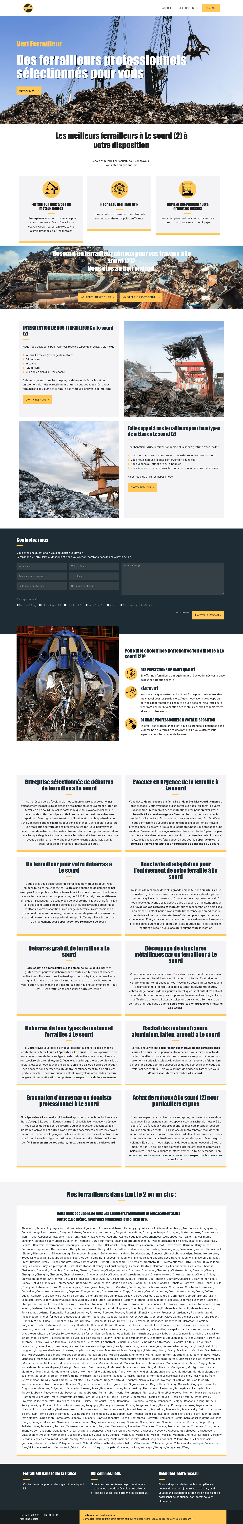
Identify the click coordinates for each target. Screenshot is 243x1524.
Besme (92, 1249)
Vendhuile (128, 1434)
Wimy (185, 1447)
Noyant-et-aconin (89, 1384)
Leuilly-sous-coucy (126, 1346)
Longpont (27, 1350)
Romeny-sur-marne (112, 1405)
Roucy (130, 1405)
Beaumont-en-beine (174, 1240)
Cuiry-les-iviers (52, 1295)
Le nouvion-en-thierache (156, 1342)
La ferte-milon (91, 1333)
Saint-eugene (82, 1413)
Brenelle (35, 1262)
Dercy (137, 1295)
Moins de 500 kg (27, 605)
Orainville (184, 1384)
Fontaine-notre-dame (35, 1312)
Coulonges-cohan (93, 1287)
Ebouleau (27, 1299)
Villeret (88, 1443)
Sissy (143, 1422)
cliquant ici (165, 1501)
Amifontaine (190, 1228)
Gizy (168, 1316)
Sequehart (166, 1417)
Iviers (178, 1325)
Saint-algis (157, 1409)
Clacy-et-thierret (137, 1278)
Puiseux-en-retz (44, 1401)
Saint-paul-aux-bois (157, 1413)
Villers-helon (125, 1443)
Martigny (180, 1354)
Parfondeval (151, 1388)
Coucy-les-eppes (70, 1287)
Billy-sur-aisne (41, 1253)
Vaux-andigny (30, 1434)
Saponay (76, 1417)
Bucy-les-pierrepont (54, 1266)
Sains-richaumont (137, 1409)
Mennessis (28, 1358)
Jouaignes (54, 1329)
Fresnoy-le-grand (201, 1312)
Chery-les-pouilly (97, 1274)
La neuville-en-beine (191, 1333)
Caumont (159, 1266)
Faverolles (171, 1304)
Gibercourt (157, 1316)
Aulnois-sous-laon (130, 1236)
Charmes (135, 1270)
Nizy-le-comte (94, 1380)
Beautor (26, 1245)
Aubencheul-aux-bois (51, 1236)
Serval (86, 1422)
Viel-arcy (104, 1439)
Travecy (161, 1426)
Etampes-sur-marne (34, 1304)
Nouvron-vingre (55, 1384)
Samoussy (62, 1417)
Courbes (121, 1287)
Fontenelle (57, 1312)
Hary (73, 1325)
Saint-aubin (172, 1409)
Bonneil (170, 1253)
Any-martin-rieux (103, 1232)
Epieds (83, 1299)
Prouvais (27, 1401)
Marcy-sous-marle (49, 1354)
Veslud (64, 1439)
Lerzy (50, 1346)
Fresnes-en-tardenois (175, 1312)
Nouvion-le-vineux (32, 1384)
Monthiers (28, 1371)
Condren (164, 1283)
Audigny (112, 1236)
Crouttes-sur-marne (181, 1291)
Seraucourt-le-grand (197, 1417)
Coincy (26, 1283)
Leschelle (61, 1346)
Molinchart (51, 1363)
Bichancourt (213, 1249)
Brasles (164, 1257)
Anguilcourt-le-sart (46, 1232)
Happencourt (173, 1321)
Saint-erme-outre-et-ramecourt (52, 1413)
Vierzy (135, 1439)
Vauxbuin (88, 1434)
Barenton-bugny (45, 1240)
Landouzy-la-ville (160, 1337)
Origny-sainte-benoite (35, 1388)
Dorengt (203, 1295)
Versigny (216, 1434)
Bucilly (197, 1262)
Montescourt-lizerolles (137, 1367)
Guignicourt (99, 1321)
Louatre (68, 1350)
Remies (139, 1401)
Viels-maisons (120, 1439)
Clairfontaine (157, 1278)
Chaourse (98, 1270)
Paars (95, 1388)
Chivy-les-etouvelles (76, 1278)
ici (193, 1518)
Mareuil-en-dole (98, 1354)
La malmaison (141, 1333)
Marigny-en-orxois (133, 1354)
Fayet (182, 1304)
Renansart (164, 1401)
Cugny (25, 1295)
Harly (40, 1325)
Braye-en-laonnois (182, 1257)
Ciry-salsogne (116, 1278)
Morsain (53, 1375)
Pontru (78, 1396)
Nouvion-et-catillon (173, 1380)
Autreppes (171, 1236)
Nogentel (132, 1380)
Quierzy (87, 1401)
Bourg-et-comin (83, 1257)
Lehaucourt (28, 1346)
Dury (213, 1295)
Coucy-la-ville (213, 1283)
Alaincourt (149, 1228)
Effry (38, 1299)
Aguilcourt (91, 1228)
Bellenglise (88, 1245)
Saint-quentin (202, 1413)
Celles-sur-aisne (176, 1266)
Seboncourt (112, 1417)
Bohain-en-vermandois (115, 1253)
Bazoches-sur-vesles (147, 1240)
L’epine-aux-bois (139, 1329)
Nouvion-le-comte (198, 1380)
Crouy (199, 1291)
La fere (51, 1333)
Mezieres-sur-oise (190, 1358)
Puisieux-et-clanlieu (68, 1401)
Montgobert (178, 1367)
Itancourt (167, 1325)
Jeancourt (204, 1325)
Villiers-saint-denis (40, 1447)
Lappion (200, 1337)
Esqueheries (115, 1299)
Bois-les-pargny (141, 1253)
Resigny (178, 1401)
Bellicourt (111, 1245)
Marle (149, 1354)
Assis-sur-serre (190, 1232)
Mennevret (58, 1358)
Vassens (148, 1430)
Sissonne (133, 1422)
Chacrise (208, 1266)
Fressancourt (30, 1316)
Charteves (148, 1270)
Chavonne (55, 1274)
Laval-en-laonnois (55, 1342)
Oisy (153, 1384)
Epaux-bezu (70, 1299)
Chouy (95, 1278)
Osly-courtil (58, 1388)
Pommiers (29, 1396)
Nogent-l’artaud (114, 1380)
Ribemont (49, 1405)
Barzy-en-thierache (78, 1240)
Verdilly (167, 1434)
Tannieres (46, 1426)
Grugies (85, 1321)
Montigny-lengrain (138, 1371)
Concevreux (83, 1283)
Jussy (83, 1329)
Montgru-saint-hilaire (201, 1367)
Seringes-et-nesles (44, 1422)
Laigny (108, 1337)
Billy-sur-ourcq (61, 1253)
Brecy (25, 1262)
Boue (51, 1257)
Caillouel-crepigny (116, 1266)
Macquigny (136, 1350)
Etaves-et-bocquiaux (61, 1304)
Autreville (185, 1236)
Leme (41, 1346)
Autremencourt (153, 1236)
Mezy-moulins (212, 1358)
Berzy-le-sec (78, 1249)
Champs (85, 1270)
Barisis (60, 1240)
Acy (49, 1228)
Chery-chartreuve (74, 1274)
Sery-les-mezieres (102, 1422)
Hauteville (83, 1325)
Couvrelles (28, 1291)
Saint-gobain (100, 1413)
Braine (98, 1257)
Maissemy (151, 1350)
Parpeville (27, 1392)
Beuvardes (152, 1249)
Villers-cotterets (104, 1443)
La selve (43, 1337)
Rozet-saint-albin (44, 1409)
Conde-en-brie (101, 1283)
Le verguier (204, 1342)
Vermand (179, 1434)
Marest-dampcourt (74, 1354)
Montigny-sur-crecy (163, 1371)
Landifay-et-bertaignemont (131, 1337)
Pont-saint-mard (48, 1396)
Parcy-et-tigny (132, 1388)
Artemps (160, 1232)
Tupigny (46, 1430)
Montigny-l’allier (91, 1371)
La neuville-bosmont (164, 1333)
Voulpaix (110, 1447)
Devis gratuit (27, 90)
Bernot (160, 1245)
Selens (125, 1417)
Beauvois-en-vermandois (49, 1245)
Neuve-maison (30, 1380)
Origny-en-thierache (204, 1384)
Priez (198, 1396)
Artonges (173, 1232)
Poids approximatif (27, 599)
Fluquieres (122, 1308)
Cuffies (209, 1291)
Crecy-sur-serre (112, 1291)
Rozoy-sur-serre (91, 1409)
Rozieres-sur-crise (68, 1409)
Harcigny (203, 1321)
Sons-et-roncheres (174, 1422)
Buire (71, 1266)
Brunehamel (119, 1262)
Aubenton (72, 1236)
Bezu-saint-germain (192, 1249)
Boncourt (158, 1253)
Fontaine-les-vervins (200, 1308)
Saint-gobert (117, 1413)
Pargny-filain (182, 1388)
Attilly (33, 1236)
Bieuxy (27, 1253)
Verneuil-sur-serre (197, 1434)
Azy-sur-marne (202, 1236)
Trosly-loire (212, 1426)
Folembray (137, 1308)
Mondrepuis (157, 1363)
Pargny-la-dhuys (202, 1388)
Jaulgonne (190, 1325)
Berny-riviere (174, 1245)
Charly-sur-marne (116, 1270)
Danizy (127, 1295)
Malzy (172, 1350)
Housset (147, 1325)
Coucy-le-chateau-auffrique (40, 1287)
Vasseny (160, 1430)
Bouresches (64, 1257)
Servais (76, 1422)
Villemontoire (183, 1439)
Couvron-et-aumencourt (51, 1291)
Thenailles (134, 1426)
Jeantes (26, 1329)
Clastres (185, 1278)
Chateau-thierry (181, 1270)
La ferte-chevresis (69, 1333)
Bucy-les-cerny (30, 1266)
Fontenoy (95, 1312)
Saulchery (89, 1417)
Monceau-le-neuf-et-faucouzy (79, 1363)
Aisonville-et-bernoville (113, 1228)
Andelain (27, 1232)
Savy (100, 1417)
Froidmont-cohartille (92, 1316)
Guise (112, 1321)
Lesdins (73, 1346)
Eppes (93, 1299)
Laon (190, 1337)
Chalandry (43, 1270)
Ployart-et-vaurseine (208, 1392)
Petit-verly (117, 1392)
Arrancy (148, 1232)
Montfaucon (162, 1367)
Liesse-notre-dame (175, 1346)
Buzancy (98, 1266)
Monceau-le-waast (111, 1363)
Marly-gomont (164, 1354)
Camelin (134, 1266)
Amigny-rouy (208, 1228)
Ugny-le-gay (60, 1430)
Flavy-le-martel (105, 1308)
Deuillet (147, 1295)
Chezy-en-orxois (161, 1274)
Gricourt (48, 1321)
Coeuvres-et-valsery (205, 1278)
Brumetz (104, 1262)
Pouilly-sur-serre (108, 1396)
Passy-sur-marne (76, 1392)
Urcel (73, 1430)
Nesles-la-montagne (150, 1375)
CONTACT (210, 8)
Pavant (93, 1392)
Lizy (215, 1346)
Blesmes (94, 1253)
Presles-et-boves (159, 1396)
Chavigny (42, 1274)
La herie (126, 1333)
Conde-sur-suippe (145, 1283)
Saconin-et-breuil (114, 1409)
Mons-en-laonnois (177, 1363)
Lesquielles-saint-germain (96, 1346)
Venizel (156, 1434)
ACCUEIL (167, 8)
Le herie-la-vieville (128, 1342)
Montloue (199, 1371)
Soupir (203, 1422)
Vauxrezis (101, 1434)
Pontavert (66, 1396)
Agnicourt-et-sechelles (68, 1228)
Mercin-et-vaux (76, 1358)
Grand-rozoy (210, 1316)
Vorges (98, 1447)
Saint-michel (135, 1413)
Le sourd (178, 1342)
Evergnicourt (137, 1304)
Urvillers (83, 1430)
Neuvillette (76, 1380)
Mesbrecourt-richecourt (135, 1358)
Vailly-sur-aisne (116, 1430)
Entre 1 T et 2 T (74, 605)
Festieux (37, 1308)
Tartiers (60, 1426)
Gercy (134, 1316)
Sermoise (63, 1422)
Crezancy (138, 1291)
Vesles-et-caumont (46, 1439)
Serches (216, 1417)
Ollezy (161, 1384)
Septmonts (138, 1417)
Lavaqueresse (77, 1342)
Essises (173, 1299)
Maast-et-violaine (116, 1350)
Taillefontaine (30, 1426)
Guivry (121, 1321)
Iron (157, 1325)
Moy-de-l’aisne (102, 1375)
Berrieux (188, 1245)
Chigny (211, 1274)
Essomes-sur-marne (193, 1299)
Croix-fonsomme (156, 1291)
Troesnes (197, 1426)
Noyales (71, 1384)
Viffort (145, 1439)
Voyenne (122, 1447)
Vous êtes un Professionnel (140, 297)
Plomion (188, 1392)
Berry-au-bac (203, 1245)
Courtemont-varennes (199, 1287)
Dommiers (177, 1295)
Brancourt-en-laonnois (118, 1257)
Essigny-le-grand (134, 1299)
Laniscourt (179, 1337)
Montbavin (81, 1367)
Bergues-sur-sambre (141, 1245)
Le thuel (190, 1342)
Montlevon (184, 1371)
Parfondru (166, 1388)
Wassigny (147, 1447)
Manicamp (184, 1350)
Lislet (207, 1346)
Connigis (176, 1283)
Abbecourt (28, 1228)
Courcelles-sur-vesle (155, 1287)
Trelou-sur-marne (179, 1426)
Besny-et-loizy (107, 1249)
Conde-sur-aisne (122, 1283)
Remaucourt (125, 1401)
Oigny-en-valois (139, 1384)
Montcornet (114, 1367)
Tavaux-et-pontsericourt (82, 1426)
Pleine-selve (174, 1392)
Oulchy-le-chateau (78, 1388)
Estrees (212, 1299)
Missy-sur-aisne (33, 1363)
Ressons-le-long (194, 1401)
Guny (130, 1321)
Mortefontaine (69, 1375)
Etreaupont (98, 1304)
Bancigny (27, 1240)
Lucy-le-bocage (84, 1350)
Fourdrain (131, 1312)
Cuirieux (36, 1295)
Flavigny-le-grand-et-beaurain (75, 1308)
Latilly (39, 1342)
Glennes (187, 1316)
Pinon (161, 1392)
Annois (87, 1232)
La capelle (173, 1329)
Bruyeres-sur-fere (172, 1262)
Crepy (127, 1291)
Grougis (73, 1321)
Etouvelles (82, 1304)
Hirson (109, 1325)
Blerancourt (79, 1253)
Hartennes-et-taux (56, 1325)
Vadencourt (97, 1430)
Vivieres (87, 1447)
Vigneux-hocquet (162, 1439)
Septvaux (153, 1417)
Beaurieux (209, 1240)
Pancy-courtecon (111, 1388)
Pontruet (90, 1396)
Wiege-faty (173, 1447)
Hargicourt (28, 1325)
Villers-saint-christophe (189, 1443)
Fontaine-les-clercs (173, 1308)
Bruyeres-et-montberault (144, 1262)
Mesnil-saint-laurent (164, 1358)
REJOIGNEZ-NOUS (189, 8)
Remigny (151, 1401)
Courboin (134, 1287)
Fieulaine (50, 1308)
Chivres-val (55, 1278)
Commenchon (66, 1283)
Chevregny (116, 1274)
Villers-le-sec (142, 1443)
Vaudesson (206, 1430)
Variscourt (134, 1430)
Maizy (163, 1350)
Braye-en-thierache (207, 1257)
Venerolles (143, 1434)
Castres (146, 1266)
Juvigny (93, 1329)
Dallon (90, 1295)
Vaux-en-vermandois (53, 1434)
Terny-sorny (118, 1426)
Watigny (159, 1447)
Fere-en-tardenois (199, 1304)
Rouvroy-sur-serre (182, 1405)
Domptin (191, 1295)
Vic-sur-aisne (88, 1439)
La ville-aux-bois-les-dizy (86, 1337)
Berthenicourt (60, 1249)
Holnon (119, 1325)
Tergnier (104, 1426)
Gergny (144, 1316)
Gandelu (112, 1316)
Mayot (216, 1354)
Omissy (172, 1384)
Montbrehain (97, 1367)
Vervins (28, 1439)
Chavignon (28, 1274)
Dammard (101, 1295)
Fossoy (119, 1312)
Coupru (110, 1287)
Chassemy (163, 1270)
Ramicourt (100, 1401)
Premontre (139, 1396)
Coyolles (74, 1291)
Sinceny (121, 1422)
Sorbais (192, 1422)
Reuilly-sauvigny (31, 1405)
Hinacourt (97, 1325)
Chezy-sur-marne (184, 1274)
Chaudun (198, 1270)
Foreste (108, 1312)
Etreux (123, 1304)
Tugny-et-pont (30, 1430)
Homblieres (133, 1325)
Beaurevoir (195, 1240)
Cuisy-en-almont (73, 1295)
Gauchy (124, 1316)
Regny (112, 1401)
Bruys (188, 1262)
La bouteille (157, 1329)
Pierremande (133, 1392)
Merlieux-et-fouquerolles (103, 1358)
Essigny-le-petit (157, 1299)
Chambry (57, 1270)
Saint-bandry (189, 1409)
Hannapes (157, 1321)
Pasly (38, 1392)
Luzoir (100, 1350)
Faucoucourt (155, 1304)
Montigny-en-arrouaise (65, 1371)
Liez (191, 1346)
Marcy (32, 1354)
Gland (176, 1316)
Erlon (102, 1299)
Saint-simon (46, 1417)
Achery (41, 1228)
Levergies (155, 1346)
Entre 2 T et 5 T (96, 605)
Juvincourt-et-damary (114, 1329)
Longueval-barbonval (48, 1350)
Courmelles (176, 1287)
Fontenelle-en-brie (76, 1312)
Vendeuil (115, 1434)
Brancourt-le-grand (146, 1257)
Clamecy (172, 1278)
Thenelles (148, 1426)
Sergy (26, 1422)
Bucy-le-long (211, 1262)
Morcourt (41, 1375)
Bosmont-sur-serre (206, 1253)
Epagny (47, 1299)
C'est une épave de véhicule (137, 605)
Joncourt (40, 1329)
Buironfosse (84, 1266)
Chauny (210, 1270)
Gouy (197, 1316)
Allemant (163, 1228)
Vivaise (76, 1447)
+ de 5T (113, 605)
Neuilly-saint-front (204, 1375)
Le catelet (93, 1342)
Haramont (189, 1321)
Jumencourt (70, 1329)
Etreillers (112, 1304)
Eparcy (57, 1299)
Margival (114, 1354)
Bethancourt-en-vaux (131, 1249)
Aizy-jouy (135, 1228)
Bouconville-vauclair (34, 1257)
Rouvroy (164, 1405)
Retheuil (211, 1401)
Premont (125, 1396)
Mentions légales (29, 1518)
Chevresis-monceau (137, 1274)
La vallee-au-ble (60, 1337)
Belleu (100, 1245)
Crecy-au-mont (91, 1291)
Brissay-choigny (61, 1262)
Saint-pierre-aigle (182, 1413)
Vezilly (74, 1439)
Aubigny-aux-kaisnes (93, 1236)
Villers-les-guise (162, 1443)
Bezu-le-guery (169, 1249)
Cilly (103, 1278)
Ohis (125, 1384)
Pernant (104, 1392)
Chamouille (71, 1270)
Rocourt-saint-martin (70, 1405)
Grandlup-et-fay (31, 1321)
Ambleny (175, 1228)
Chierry (201, 1274)
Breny (46, 1262)
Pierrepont (149, 1392)
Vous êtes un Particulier (96, 297)
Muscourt (119, 1375)
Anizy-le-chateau (70, 1232)
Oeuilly (105, 1384)
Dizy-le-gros (162, 1295)
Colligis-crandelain (44, 1283)
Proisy (207, 1396)
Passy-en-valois (54, 1392)
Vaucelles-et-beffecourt (182, 1430)
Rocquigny (92, 1405)
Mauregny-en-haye (199, 1354)
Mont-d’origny (199, 1363)
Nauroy (131, 1375)
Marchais (198, 1350)
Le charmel (108, 1342)
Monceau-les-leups (136, 1363)
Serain (179, 1417)
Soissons (155, 1422)
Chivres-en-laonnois (34, 1278)
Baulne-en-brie (124, 1240)
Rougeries (142, 1405)
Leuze (144, 1346)
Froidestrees (69, 1316)
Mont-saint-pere (48, 1367)
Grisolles (61, 1321)
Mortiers (85, 1375)
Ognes (116, 1384)
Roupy (154, 1405)
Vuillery (134, 1447)
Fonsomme (152, 1308)
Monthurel (42, 1371)
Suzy (211, 1422)
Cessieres (194, 1266)
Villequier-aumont (70, 1443)
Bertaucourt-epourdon (35, 1249)
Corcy (199, 1283)
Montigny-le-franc (114, 1371)
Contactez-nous (36, 399)
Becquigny (73, 1245)
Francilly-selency (150, 1312)
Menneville (43, 1358)
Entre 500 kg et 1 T (51, 605)
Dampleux (115, 1295)
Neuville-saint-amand (54, 1380)
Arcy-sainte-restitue (129, 1232)
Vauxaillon (74, 1434)
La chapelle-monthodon (196, 1329)
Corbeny (188, 1283)
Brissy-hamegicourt (85, 1262)
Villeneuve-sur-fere (46, 1443)
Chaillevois (28, 1270)
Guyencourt (142, 1321)
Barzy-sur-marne (102, 1240)
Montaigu (66, 1367)
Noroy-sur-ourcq (149, 1380)
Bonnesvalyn (184, 1253)
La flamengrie (110, 1333)
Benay (123, 1245)
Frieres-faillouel (50, 1316)
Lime (198, 1346)
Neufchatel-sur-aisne (177, 1375)
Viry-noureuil (62, 1447)
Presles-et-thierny (182, 1396)
